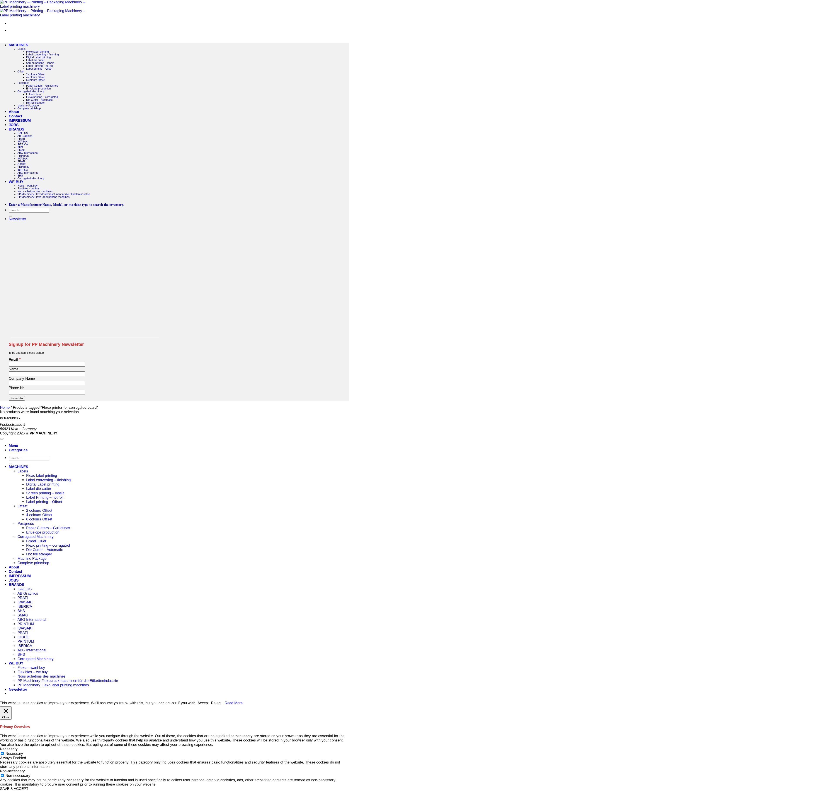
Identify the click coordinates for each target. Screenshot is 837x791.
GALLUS (22, 133)
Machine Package (28, 105)
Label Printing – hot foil (39, 65)
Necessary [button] (9, 749)
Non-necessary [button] (12, 771)
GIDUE (21, 164)
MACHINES (18, 45)
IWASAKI (22, 141)
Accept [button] (203, 703)
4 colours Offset (35, 77)
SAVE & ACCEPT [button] (14, 789)
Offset (20, 71)
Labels (21, 48)
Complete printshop (29, 108)
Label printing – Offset (39, 68)
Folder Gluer (33, 94)
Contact (15, 116)
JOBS (14, 125)
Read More (234, 703)
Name (13, 369)
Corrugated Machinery (30, 91)
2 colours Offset (35, 74)
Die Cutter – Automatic (39, 99)
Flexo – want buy (27, 185)
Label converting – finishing (42, 54)
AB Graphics (24, 135)
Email (15, 360)
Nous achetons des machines (35, 191)
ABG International (27, 152)
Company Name (22, 378)
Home (5, 407)
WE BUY (16, 182)
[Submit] (10, 215)
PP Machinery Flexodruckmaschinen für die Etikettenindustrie (53, 194)
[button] (17, 219)
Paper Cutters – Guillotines (42, 85)
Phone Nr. (17, 388)
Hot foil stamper (35, 102)
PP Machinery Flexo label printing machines (43, 197)
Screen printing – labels (40, 63)
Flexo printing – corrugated (42, 97)
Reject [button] (216, 703)
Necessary (14, 754)
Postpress (23, 82)
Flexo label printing (37, 51)
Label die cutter (35, 60)
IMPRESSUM (20, 120)
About (14, 112)
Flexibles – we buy (28, 188)
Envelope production (38, 88)
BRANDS (16, 129)
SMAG (21, 150)
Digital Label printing (38, 57)
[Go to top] (1, 438)
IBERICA (22, 144)
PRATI (21, 138)
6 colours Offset (35, 80)
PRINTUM (23, 155)
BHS (20, 147)
